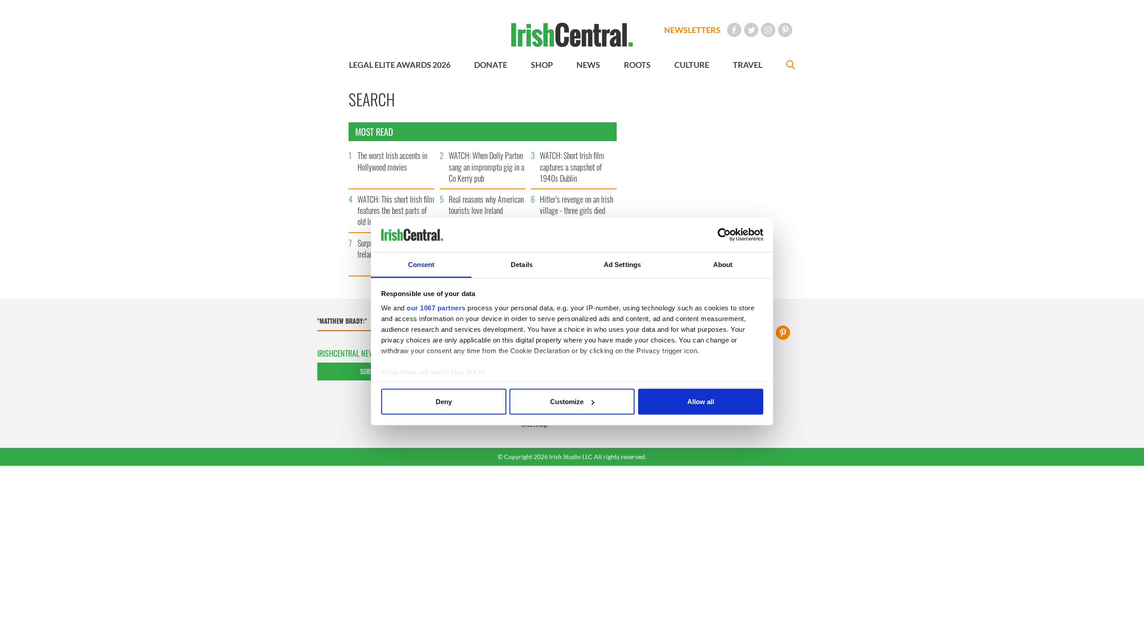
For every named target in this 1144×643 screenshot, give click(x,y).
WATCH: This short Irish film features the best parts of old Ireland (396, 210)
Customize (567, 401)
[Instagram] (768, 30)
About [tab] (723, 264)
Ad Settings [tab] (622, 264)
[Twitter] (751, 30)
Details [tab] (522, 264)
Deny (444, 401)
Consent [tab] (421, 264)
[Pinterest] (785, 30)
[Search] (790, 65)
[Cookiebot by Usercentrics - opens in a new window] (724, 235)
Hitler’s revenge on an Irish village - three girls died (576, 204)
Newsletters (692, 30)
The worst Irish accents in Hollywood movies (392, 161)
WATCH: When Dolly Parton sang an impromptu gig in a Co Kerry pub (486, 167)
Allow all (700, 401)
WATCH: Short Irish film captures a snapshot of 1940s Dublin (572, 167)
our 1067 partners (436, 307)
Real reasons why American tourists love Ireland (486, 204)
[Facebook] (734, 30)
